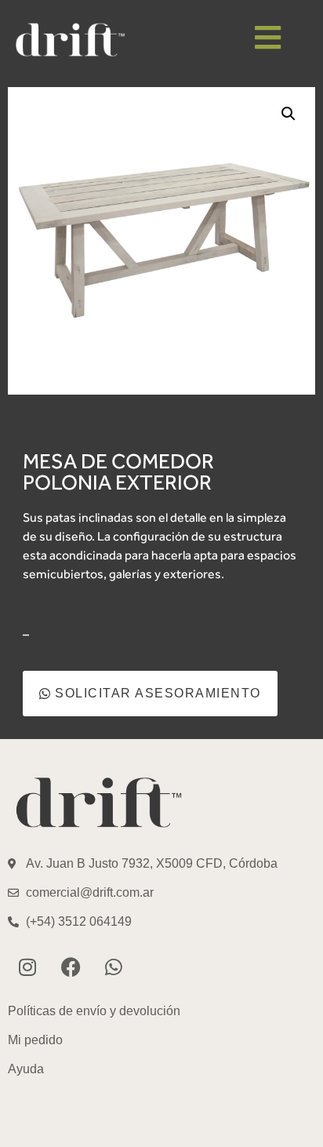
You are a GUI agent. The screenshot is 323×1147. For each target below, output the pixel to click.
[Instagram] (27, 966)
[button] (288, 114)
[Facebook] (70, 966)
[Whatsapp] (113, 966)
